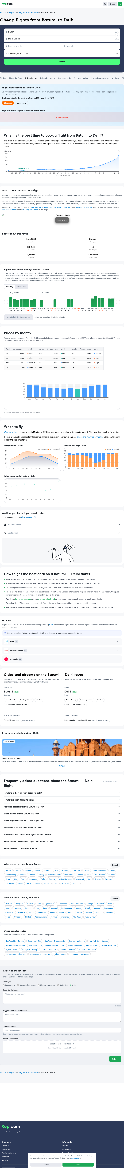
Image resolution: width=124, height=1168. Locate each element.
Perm (23, 879)
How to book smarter (100, 78)
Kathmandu (108, 908)
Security (65, 1146)
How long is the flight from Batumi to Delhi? (23, 793)
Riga (89, 879)
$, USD (112, 4)
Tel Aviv (8, 870)
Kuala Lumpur (90, 917)
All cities (5, 1160)
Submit (115, 1059)
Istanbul (18, 870)
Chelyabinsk (100, 875)
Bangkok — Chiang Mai (87, 950)
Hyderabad (49, 904)
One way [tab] (9, 287)
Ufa (15, 879)
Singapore (17, 917)
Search (62, 61)
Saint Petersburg (99, 870)
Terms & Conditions (68, 1153)
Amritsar (97, 908)
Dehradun (42, 912)
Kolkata (30, 904)
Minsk (32, 875)
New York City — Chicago (98, 941)
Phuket (28, 917)
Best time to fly (64, 78)
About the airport (27, 720)
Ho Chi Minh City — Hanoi (15, 945)
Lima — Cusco (60, 954)
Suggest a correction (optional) (15, 1010)
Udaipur (89, 912)
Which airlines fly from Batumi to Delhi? (21, 813)
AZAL (51, 625)
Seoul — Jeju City (34, 941)
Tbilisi (43, 879)
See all (115, 865)
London (76, 883)
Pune (39, 904)
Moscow (28, 870)
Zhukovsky (9, 883)
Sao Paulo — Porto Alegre (79, 954)
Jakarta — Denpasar (48, 950)
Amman (47, 883)
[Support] (105, 4)
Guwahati (28, 908)
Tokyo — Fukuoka (91, 945)
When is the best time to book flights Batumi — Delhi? (27, 834)
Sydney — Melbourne (77, 941)
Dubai (112, 870)
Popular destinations (9, 1153)
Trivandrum (65, 917)
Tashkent (47, 870)
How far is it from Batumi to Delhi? (19, 800)
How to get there (26, 700)
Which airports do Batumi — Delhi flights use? (24, 820)
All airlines (5, 1157)
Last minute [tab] (21, 103)
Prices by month (47, 78)
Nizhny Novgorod (65, 879)
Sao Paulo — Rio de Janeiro (55, 941)
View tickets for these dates (18, 317)
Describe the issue (10, 990)
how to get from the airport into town (57, 207)
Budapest (65, 883)
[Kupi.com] (7, 4)
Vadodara (109, 912)
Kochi (45, 908)
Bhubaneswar (66, 908)
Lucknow (17, 908)
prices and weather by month (90, 437)
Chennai (100, 904)
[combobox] (62, 525)
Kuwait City (75, 870)
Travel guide (6, 1149)
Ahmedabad (62, 904)
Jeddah (80, 875)
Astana (86, 870)
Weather (39, 700)
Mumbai (8, 904)
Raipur (61, 912)
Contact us (5, 1146)
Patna (110, 904)
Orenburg (108, 879)
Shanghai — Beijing (29, 950)
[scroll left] (6, 302)
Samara (111, 875)
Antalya (20, 883)
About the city (10, 700)
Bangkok (21, 912)
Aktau (89, 875)
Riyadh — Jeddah (12, 950)
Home (3, 12)
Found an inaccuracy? (110, 781)
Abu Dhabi (77, 917)
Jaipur (70, 912)
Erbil (29, 883)
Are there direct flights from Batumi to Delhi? (24, 807)
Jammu (54, 917)
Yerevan (23, 875)
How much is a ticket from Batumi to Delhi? (23, 827)
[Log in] (120, 4)
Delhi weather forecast (83, 207)
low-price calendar (9, 210)
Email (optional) (9, 1026)
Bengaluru (19, 904)
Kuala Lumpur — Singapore (15, 954)
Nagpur (79, 912)
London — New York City (54, 945)
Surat (7, 917)
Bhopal (52, 912)
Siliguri (87, 908)
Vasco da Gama (77, 904)
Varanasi (54, 908)
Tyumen (98, 879)
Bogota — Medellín (75, 945)
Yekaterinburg (10, 875)
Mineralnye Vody (54, 875)
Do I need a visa (81, 78)
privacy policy (75, 1158)
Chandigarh (9, 912)
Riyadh (65, 870)
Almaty (41, 875)
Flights (12, 12)
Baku (56, 870)
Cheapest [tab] (8, 103)
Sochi (37, 870)
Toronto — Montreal (67, 950)
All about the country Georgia (16, 704)
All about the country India (75, 704)
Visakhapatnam (41, 917)
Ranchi (31, 912)
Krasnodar (33, 879)
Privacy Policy (66, 1149)
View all (62, 766)
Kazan (7, 879)
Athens (37, 883)
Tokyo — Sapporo (35, 945)
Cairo (56, 883)
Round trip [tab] (21, 287)
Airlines (115, 78)
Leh (37, 908)
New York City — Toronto (14, 941)
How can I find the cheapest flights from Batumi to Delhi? (29, 841)
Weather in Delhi (11, 432)
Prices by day (31, 78)
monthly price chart (30, 210)
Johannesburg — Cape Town (40, 954)
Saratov (52, 879)
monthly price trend (46, 599)
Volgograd (80, 879)
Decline (46, 1164)
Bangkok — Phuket (109, 945)
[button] (10, 303)
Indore (78, 908)
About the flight (15, 78)
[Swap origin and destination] (117, 35)
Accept (78, 1164)
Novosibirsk (68, 875)
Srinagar (90, 904)
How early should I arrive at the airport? (21, 848)
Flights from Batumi (28, 12)
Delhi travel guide (36, 207)
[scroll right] (118, 302)
